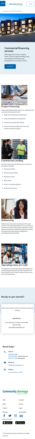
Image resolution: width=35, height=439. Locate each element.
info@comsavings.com (15, 365)
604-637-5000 (13, 358)
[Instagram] (15, 415)
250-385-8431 (13, 356)
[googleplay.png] (20, 422)
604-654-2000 (13, 354)
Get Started (10, 66)
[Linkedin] (21, 415)
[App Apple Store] (7, 422)
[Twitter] (10, 415)
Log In (30, 4)
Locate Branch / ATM (15, 372)
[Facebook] (4, 415)
